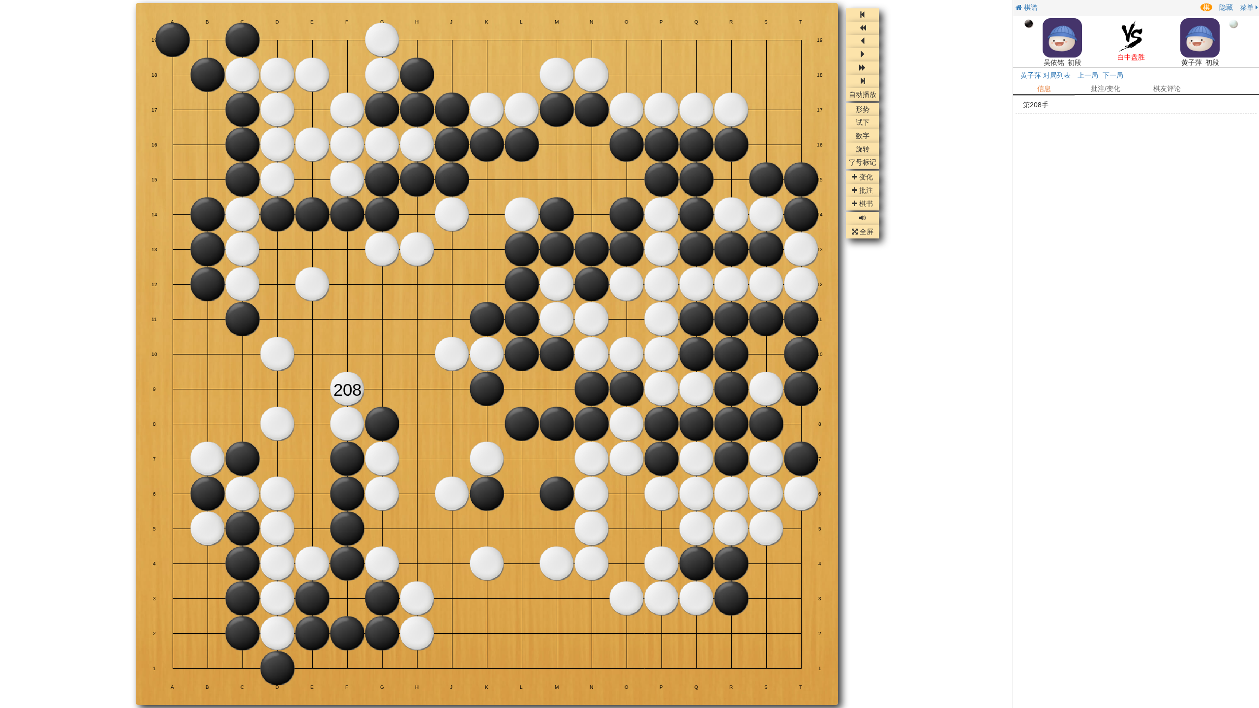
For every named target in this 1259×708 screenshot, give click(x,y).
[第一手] (862, 15)
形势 (862, 109)
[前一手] (862, 41)
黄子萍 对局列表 (1045, 75)
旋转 (862, 149)
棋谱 (1030, 7)
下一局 (1113, 75)
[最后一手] (862, 81)
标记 (862, 162)
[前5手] (862, 28)
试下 (862, 122)
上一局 (1088, 75)
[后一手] (862, 54)
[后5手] (862, 68)
